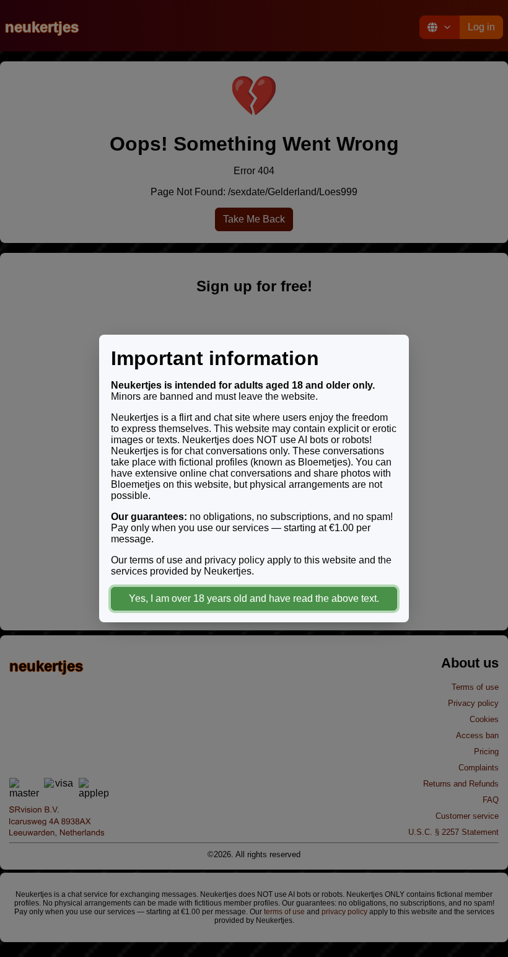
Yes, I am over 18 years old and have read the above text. (254, 598)
